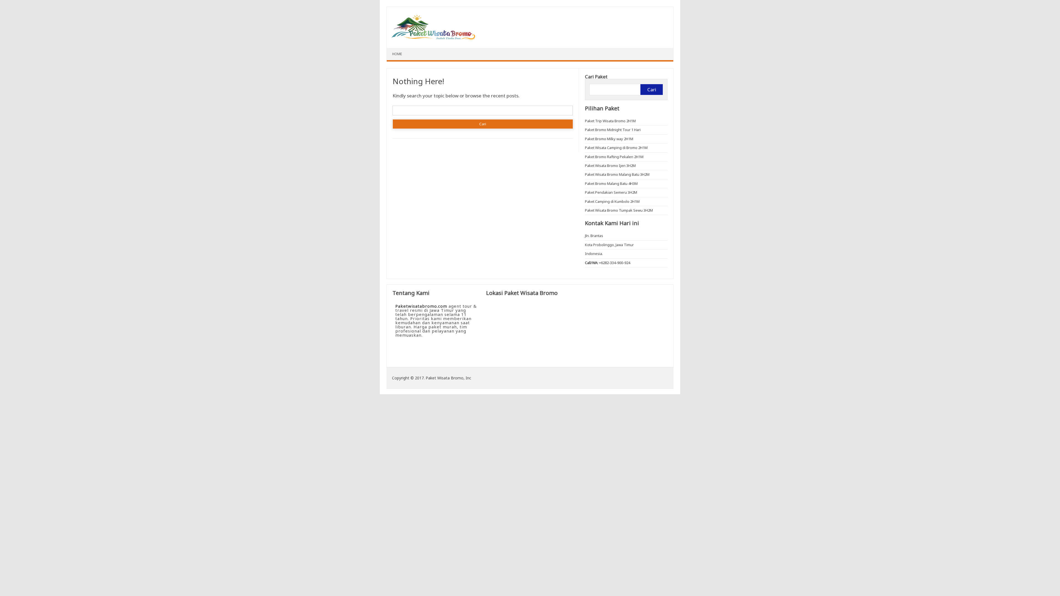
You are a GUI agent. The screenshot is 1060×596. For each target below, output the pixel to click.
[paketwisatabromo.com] (433, 38)
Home (397, 54)
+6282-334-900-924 (614, 262)
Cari (651, 89)
